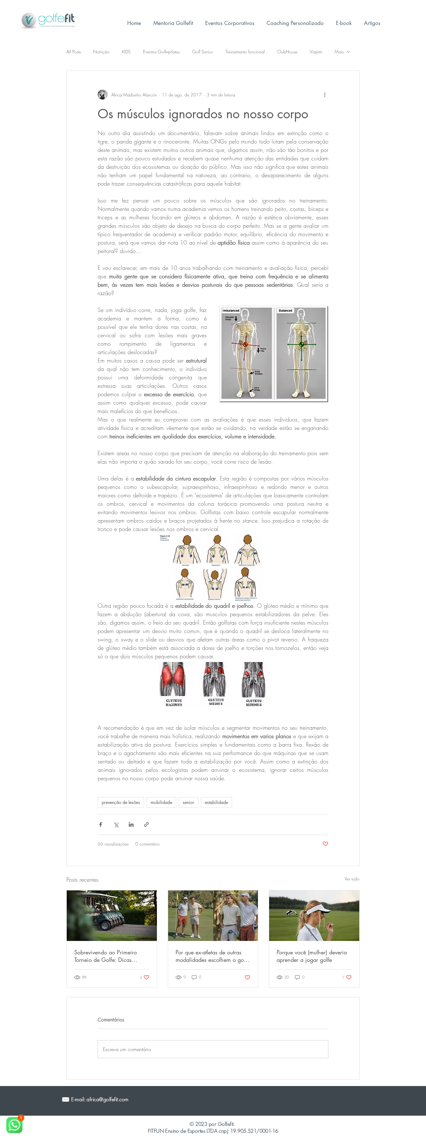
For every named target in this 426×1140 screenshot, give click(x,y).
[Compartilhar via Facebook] (101, 824)
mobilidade (161, 802)
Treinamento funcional (245, 52)
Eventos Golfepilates (161, 52)
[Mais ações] (324, 94)
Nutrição (101, 52)
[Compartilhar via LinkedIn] (131, 824)
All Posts (73, 52)
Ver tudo (352, 879)
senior (188, 802)
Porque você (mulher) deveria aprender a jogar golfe (312, 955)
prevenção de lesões (121, 802)
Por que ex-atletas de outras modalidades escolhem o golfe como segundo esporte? (212, 955)
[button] (295, 23)
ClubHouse (287, 52)
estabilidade (216, 802)
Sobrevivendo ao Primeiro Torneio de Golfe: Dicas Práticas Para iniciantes (105, 955)
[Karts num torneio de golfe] (112, 915)
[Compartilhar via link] (146, 824)
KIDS (126, 52)
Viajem (316, 52)
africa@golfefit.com (107, 1099)
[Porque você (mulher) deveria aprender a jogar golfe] (314, 915)
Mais (339, 52)
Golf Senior (202, 52)
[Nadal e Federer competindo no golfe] (213, 915)
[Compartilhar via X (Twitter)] (116, 824)
